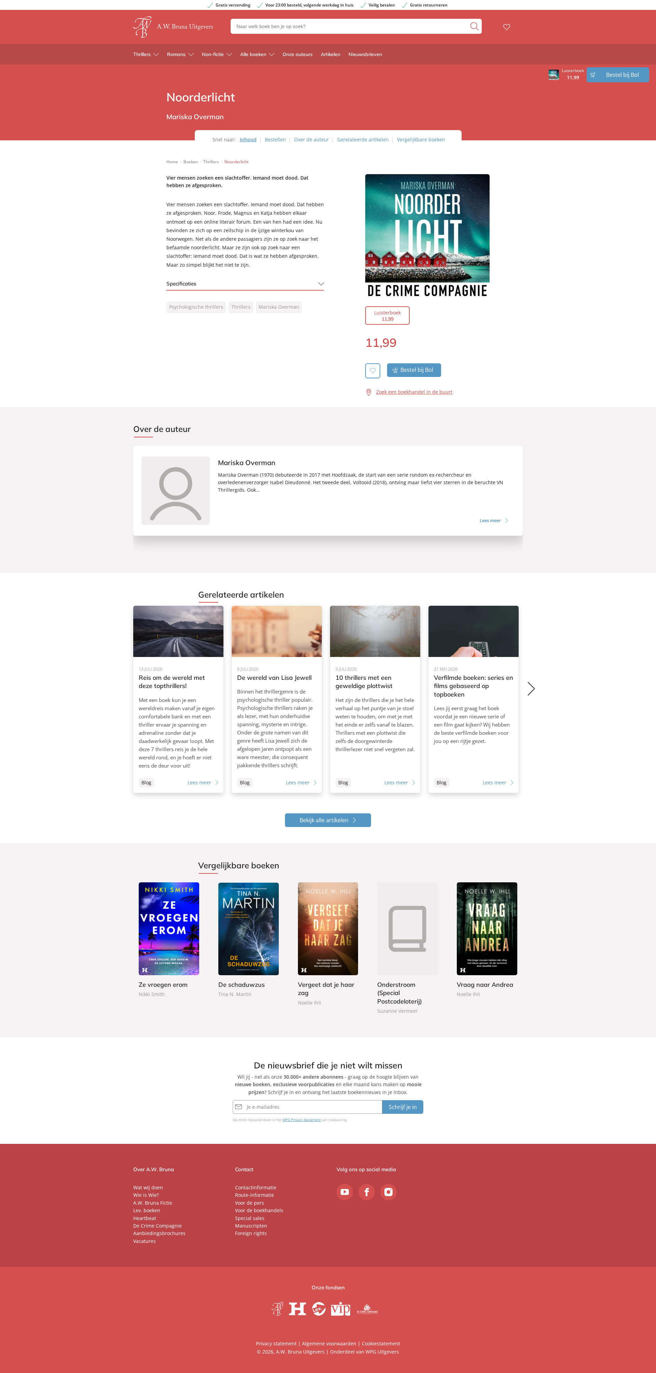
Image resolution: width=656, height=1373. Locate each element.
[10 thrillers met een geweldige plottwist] (375, 699)
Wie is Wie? (146, 1195)
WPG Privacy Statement (302, 1119)
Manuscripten (251, 1225)
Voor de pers (249, 1203)
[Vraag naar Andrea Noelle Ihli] (487, 940)
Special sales (249, 1218)
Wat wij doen (148, 1187)
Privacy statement (276, 1343)
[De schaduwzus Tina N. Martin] (248, 940)
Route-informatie (254, 1195)
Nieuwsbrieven (365, 54)
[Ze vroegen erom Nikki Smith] (169, 940)
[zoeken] (475, 26)
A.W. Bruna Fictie (152, 1203)
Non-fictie (213, 54)
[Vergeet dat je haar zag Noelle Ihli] (328, 944)
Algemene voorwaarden (329, 1343)
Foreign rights (251, 1233)
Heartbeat (144, 1218)
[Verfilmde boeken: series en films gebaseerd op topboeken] (473, 699)
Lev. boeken (146, 1210)
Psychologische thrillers (196, 307)
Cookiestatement (381, 1343)
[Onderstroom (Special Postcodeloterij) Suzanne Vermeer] (407, 949)
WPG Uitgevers (382, 1351)
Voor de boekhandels (259, 1210)
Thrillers (142, 54)
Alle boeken (253, 54)
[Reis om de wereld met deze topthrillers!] (178, 699)
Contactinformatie (255, 1187)
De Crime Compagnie (157, 1225)
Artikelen (330, 54)
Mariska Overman (279, 307)
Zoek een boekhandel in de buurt (414, 392)
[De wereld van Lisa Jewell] (277, 699)
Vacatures (144, 1241)
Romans (176, 54)
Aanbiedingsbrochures (159, 1233)
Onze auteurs (298, 54)
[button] (531, 688)
